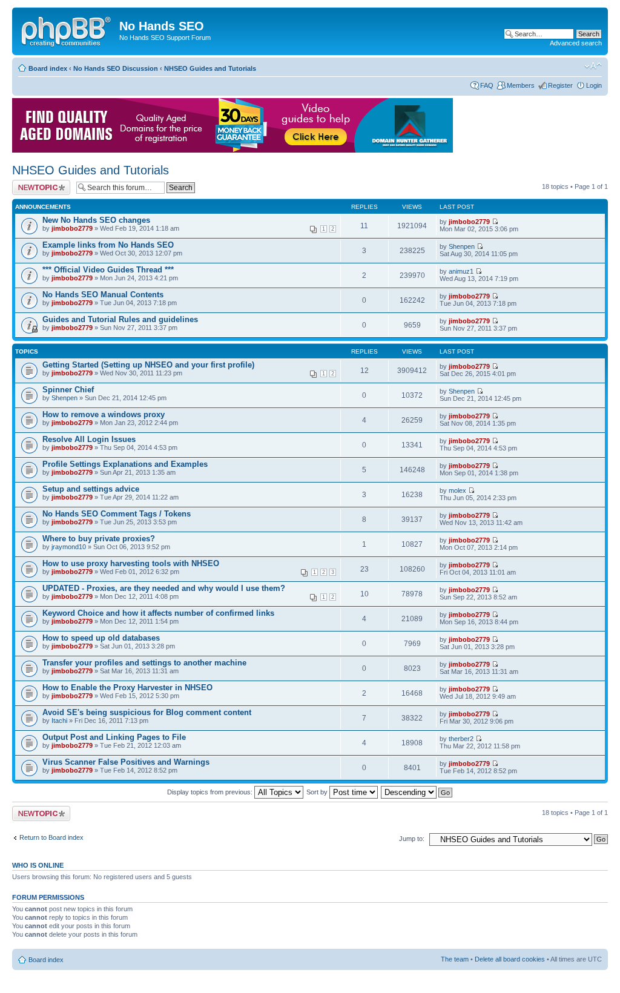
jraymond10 (68, 546)
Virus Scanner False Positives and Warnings (125, 762)
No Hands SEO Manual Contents (102, 294)
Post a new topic (36, 183)
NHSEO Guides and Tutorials (210, 68)
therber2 (461, 738)
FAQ (486, 85)
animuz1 (461, 271)
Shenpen (462, 246)
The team (455, 959)
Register (560, 85)
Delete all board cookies (510, 959)
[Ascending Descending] (417, 792)
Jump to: (411, 838)
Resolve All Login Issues (89, 439)
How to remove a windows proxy (103, 414)
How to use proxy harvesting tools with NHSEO (130, 563)
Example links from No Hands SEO (108, 244)
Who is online (38, 865)
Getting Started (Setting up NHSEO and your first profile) (148, 364)
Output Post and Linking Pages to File (114, 737)
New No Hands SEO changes (96, 220)
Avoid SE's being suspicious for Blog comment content (146, 712)
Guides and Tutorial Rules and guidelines (120, 319)
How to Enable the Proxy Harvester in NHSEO (127, 687)
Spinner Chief (68, 389)
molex (457, 490)
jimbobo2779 (72, 228)
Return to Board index (51, 837)
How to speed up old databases (101, 637)
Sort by (317, 792)
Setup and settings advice (90, 488)
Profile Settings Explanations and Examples (125, 464)
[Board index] (67, 29)
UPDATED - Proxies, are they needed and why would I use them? (163, 588)
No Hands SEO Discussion (115, 68)
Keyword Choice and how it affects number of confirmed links (158, 613)
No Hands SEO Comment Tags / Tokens (116, 513)
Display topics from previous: (210, 792)
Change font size (593, 66)
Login (594, 85)
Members (521, 85)
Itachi (59, 720)
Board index (47, 68)
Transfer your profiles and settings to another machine (144, 662)
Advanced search (576, 43)
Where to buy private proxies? (98, 538)
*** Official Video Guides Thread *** (108, 269)
